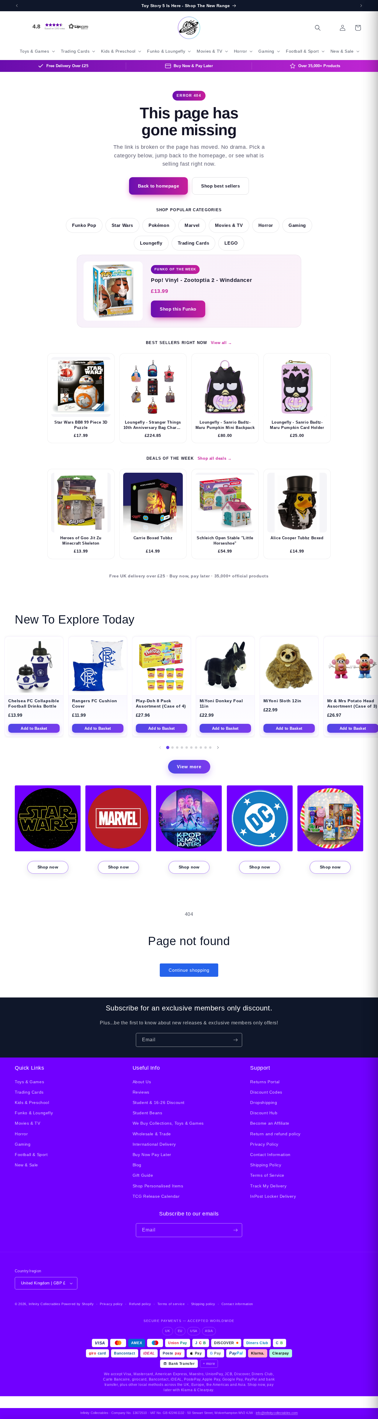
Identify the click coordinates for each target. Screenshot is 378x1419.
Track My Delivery (268, 1186)
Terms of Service (267, 1175)
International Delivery (154, 1144)
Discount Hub (263, 1112)
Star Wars (122, 225)
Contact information (237, 1304)
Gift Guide (143, 1175)
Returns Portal (264, 1081)
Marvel (192, 225)
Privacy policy (111, 1304)
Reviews (141, 1092)
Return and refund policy (275, 1133)
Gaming (297, 225)
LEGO (231, 243)
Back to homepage (158, 185)
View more (189, 766)
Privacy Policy (264, 1144)
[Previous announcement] (16, 5)
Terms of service (171, 1304)
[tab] (168, 747)
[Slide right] (217, 747)
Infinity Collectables (45, 1304)
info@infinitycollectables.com (277, 1413)
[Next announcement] (361, 5)
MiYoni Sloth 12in (282, 701)
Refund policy (140, 1304)
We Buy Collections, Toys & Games (168, 1123)
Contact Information (270, 1154)
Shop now (48, 867)
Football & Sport (31, 1154)
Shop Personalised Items (158, 1186)
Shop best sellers (220, 185)
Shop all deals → (215, 458)
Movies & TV (229, 225)
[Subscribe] (235, 1040)
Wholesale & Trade (152, 1133)
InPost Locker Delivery (273, 1196)
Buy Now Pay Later (152, 1154)
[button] (59, 26)
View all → (221, 342)
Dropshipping (263, 1102)
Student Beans (147, 1112)
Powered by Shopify (77, 1304)
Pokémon (159, 225)
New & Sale (26, 1165)
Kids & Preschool (32, 1102)
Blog (137, 1165)
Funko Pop (84, 225)
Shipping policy (203, 1304)
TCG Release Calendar (156, 1196)
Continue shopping (189, 970)
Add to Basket (34, 728)
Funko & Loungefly (34, 1112)
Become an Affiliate (269, 1123)
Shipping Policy (265, 1165)
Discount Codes (266, 1092)
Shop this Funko (178, 308)
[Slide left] (160, 747)
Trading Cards (193, 243)
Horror (265, 225)
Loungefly (151, 243)
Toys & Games (29, 1081)
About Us (142, 1081)
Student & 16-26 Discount (159, 1102)
